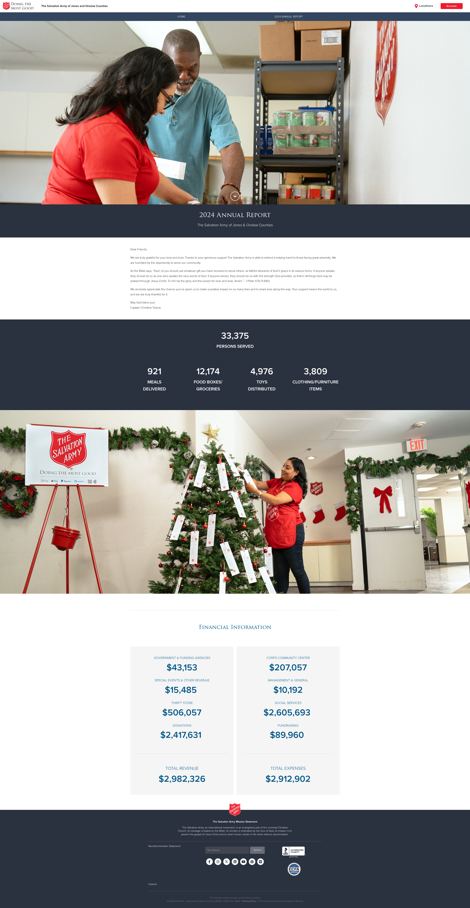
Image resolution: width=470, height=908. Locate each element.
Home (181, 16)
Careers (152, 884)
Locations (425, 6)
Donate (451, 6)
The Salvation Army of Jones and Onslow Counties (74, 6)
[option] (235, 112)
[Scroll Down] (235, 196)
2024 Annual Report (288, 16)
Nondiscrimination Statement (164, 846)
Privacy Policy (249, 901)
